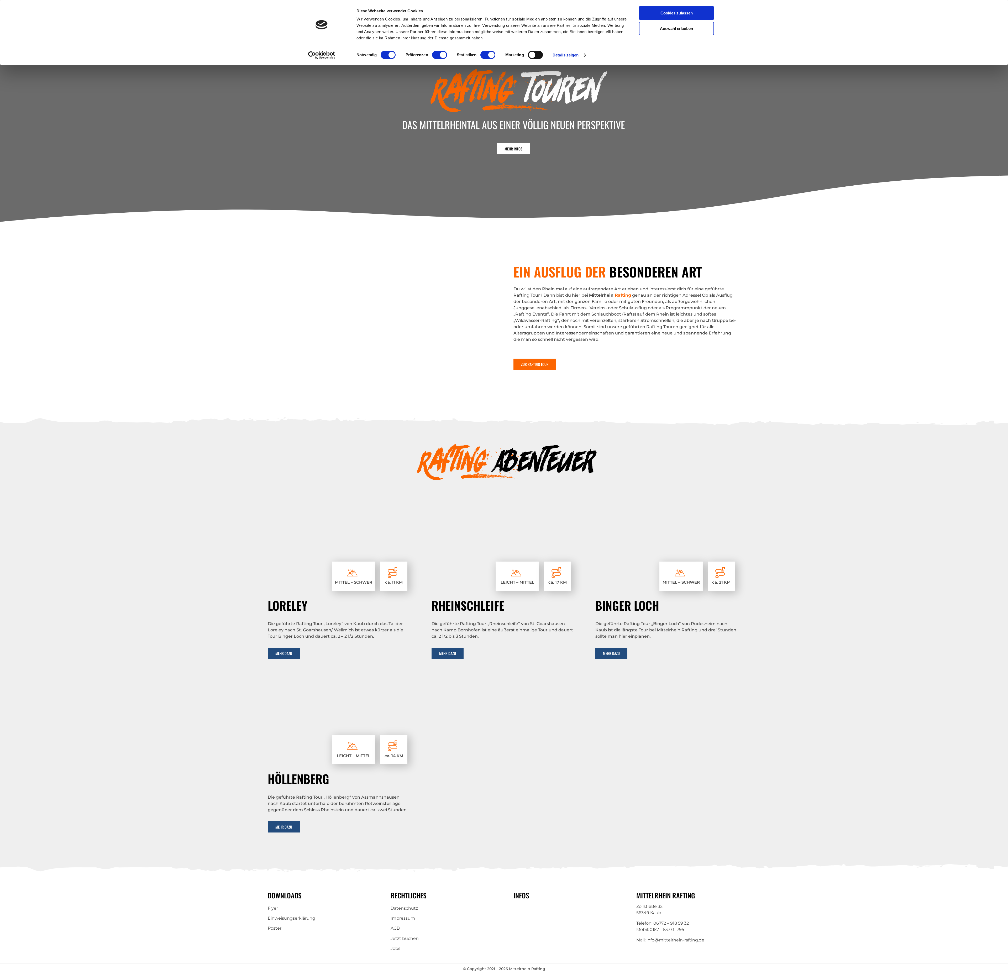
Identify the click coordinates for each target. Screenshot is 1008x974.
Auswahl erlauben (676, 28)
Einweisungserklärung (291, 918)
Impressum (403, 918)
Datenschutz (404, 908)
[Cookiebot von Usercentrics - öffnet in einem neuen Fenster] (322, 55)
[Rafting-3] (504, 508)
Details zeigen (566, 55)
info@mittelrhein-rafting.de (675, 940)
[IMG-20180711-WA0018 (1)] (667, 508)
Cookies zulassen (676, 13)
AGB (395, 928)
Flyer (273, 908)
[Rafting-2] (340, 681)
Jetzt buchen (405, 938)
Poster (274, 928)
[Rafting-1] (340, 508)
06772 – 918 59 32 (671, 923)
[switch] (439, 55)
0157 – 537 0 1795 (667, 929)
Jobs (395, 948)
